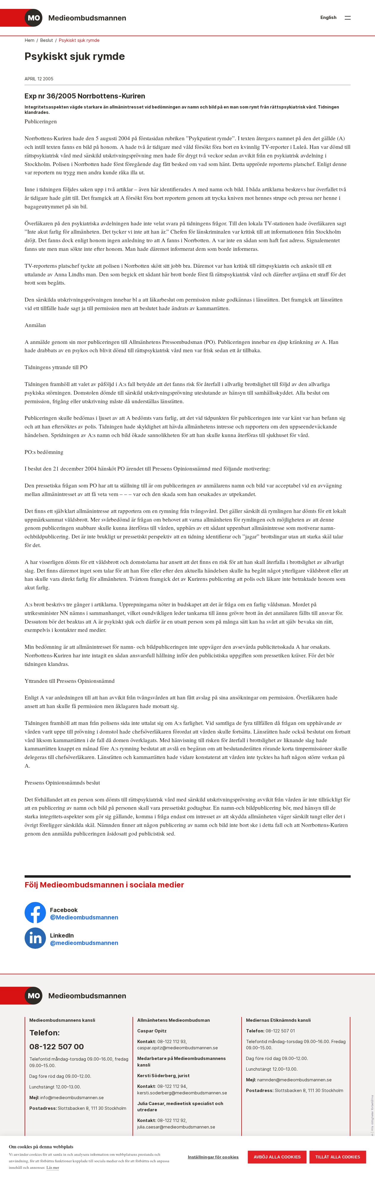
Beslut (46, 40)
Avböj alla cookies (277, 1157)
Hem (29, 40)
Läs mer (53, 1167)
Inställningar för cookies (213, 1157)
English (328, 17)
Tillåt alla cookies (337, 1157)
